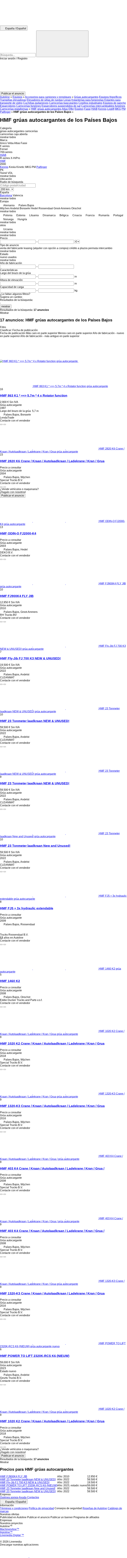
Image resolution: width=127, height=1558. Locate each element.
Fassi (87, 109)
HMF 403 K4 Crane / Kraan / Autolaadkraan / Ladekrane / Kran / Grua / (52, 1168)
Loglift (110, 109)
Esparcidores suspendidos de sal (61, 106)
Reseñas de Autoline (95, 1508)
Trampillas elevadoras (13, 100)
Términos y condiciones (14, 1508)
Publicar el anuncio (12, 495)
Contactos (33, 1497)
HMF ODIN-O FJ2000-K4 (18, 533)
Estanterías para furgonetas (87, 100)
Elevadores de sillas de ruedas (45, 100)
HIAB (94, 109)
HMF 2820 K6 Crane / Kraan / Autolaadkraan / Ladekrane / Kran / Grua (52, 461)
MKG (118, 109)
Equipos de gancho (114, 103)
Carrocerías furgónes (28, 106)
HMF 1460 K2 (10, 981)
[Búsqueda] (62, 44)
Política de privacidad (41, 1508)
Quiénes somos (9, 1497)
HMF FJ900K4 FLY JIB (17, 596)
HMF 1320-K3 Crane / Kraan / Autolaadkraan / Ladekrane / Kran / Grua (52, 1106)
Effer (71, 109)
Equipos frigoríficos (110, 97)
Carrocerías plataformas (14, 109)
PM (124, 109)
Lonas (67, 100)
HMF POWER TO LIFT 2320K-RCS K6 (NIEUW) (34, 1356)
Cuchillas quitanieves (35, 103)
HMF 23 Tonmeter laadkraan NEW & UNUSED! (34, 721)
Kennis (102, 109)
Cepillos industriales (90, 103)
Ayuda (22, 1497)
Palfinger (5, 112)
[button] (63, 76)
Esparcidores (8, 106)
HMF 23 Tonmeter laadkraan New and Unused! (35, 845)
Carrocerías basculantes (63, 103)
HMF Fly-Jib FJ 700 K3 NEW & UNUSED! (30, 658)
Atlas (65, 109)
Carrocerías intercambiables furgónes (103, 106)
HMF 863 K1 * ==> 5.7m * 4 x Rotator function (33, 395)
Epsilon (79, 109)
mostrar (5, 306)
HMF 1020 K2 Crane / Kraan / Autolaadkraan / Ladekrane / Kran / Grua (52, 1043)
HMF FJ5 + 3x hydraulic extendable (26, 908)
